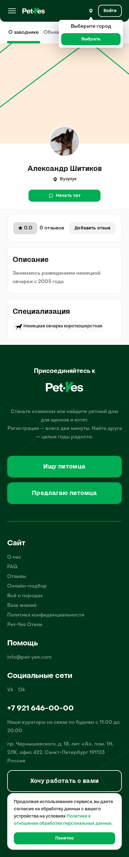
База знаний (22, 605)
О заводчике (23, 32)
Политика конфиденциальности (45, 615)
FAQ (12, 567)
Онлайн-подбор (27, 586)
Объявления (59, 32)
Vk (10, 690)
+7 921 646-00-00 (40, 708)
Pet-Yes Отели (24, 624)
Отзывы (16, 576)
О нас (14, 557)
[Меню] (12, 11)
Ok (21, 690)
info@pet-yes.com (29, 657)
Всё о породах (25, 596)
